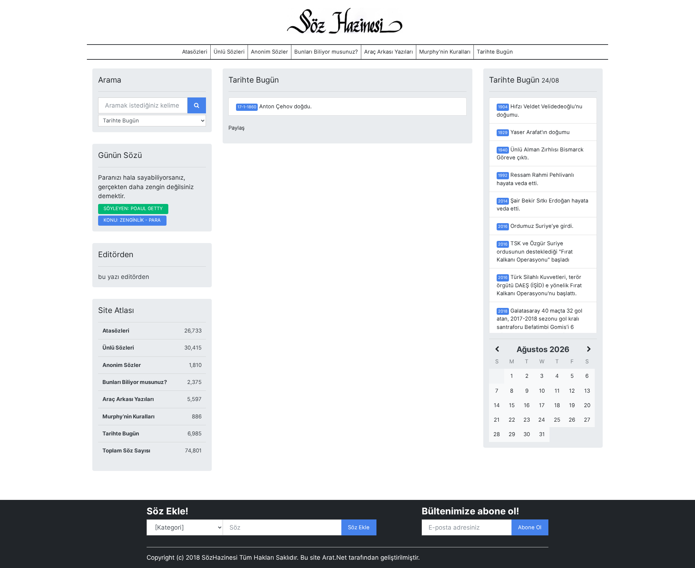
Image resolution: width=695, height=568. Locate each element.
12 (572, 391)
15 (512, 405)
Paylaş (236, 128)
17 (542, 405)
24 (541, 420)
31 (542, 434)
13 (587, 391)
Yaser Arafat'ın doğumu (534, 132)
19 (572, 405)
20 (587, 405)
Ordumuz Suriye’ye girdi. (535, 226)
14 (497, 405)
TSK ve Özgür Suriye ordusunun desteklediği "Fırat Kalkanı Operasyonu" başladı (535, 251)
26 (572, 420)
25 (557, 420)
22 (512, 420)
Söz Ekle (359, 527)
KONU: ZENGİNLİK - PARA (132, 220)
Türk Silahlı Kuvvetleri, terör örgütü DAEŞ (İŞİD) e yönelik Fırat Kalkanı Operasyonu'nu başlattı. (539, 285)
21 (497, 420)
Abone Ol (530, 527)
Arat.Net (334, 557)
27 (587, 420)
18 (557, 405)
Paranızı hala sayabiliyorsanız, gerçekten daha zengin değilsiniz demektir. (146, 187)
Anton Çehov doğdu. (274, 106)
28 (496, 434)
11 (557, 391)
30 (526, 434)
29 (512, 434)
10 (542, 391)
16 (527, 405)
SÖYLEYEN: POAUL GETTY (133, 208)
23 (526, 420)
